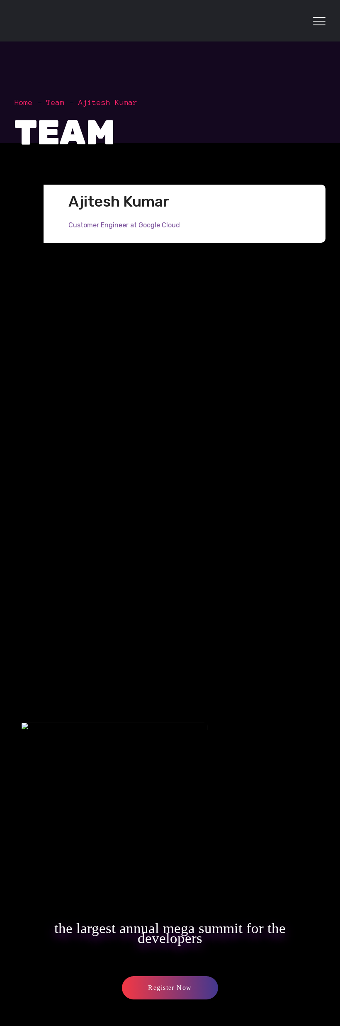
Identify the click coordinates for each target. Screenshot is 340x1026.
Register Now (170, 987)
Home (24, 102)
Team (55, 102)
